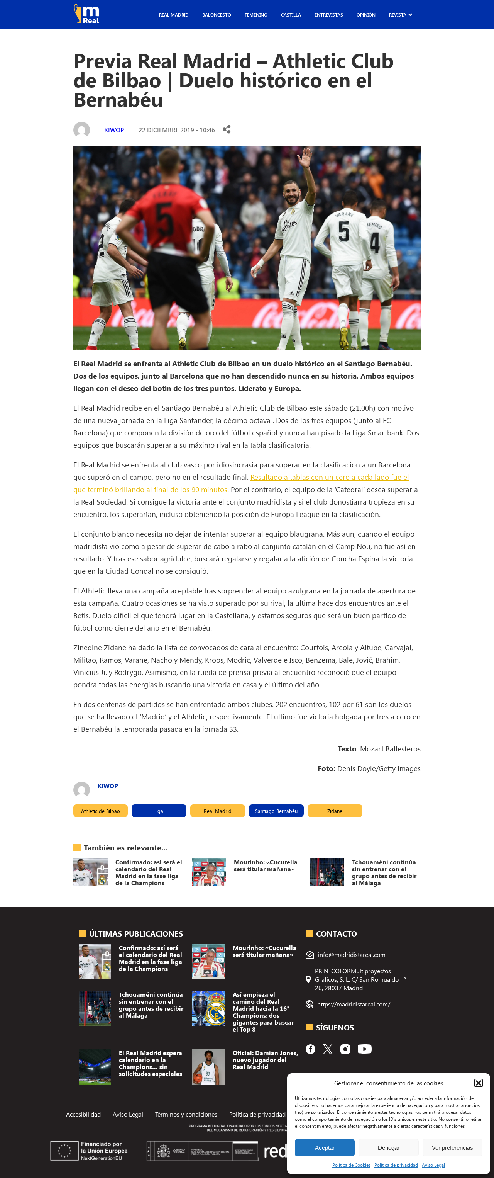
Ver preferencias (452, 1147)
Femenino (256, 15)
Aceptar (325, 1147)
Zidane (334, 810)
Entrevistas (329, 15)
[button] (478, 1083)
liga (159, 810)
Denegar (388, 1147)
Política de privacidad (396, 1165)
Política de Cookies (351, 1165)
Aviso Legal (433, 1165)
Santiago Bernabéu (276, 810)
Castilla (291, 15)
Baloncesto (216, 15)
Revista (397, 15)
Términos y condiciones (186, 1114)
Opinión (366, 15)
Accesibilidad (83, 1114)
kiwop (114, 130)
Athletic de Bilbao (100, 810)
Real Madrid (174, 15)
